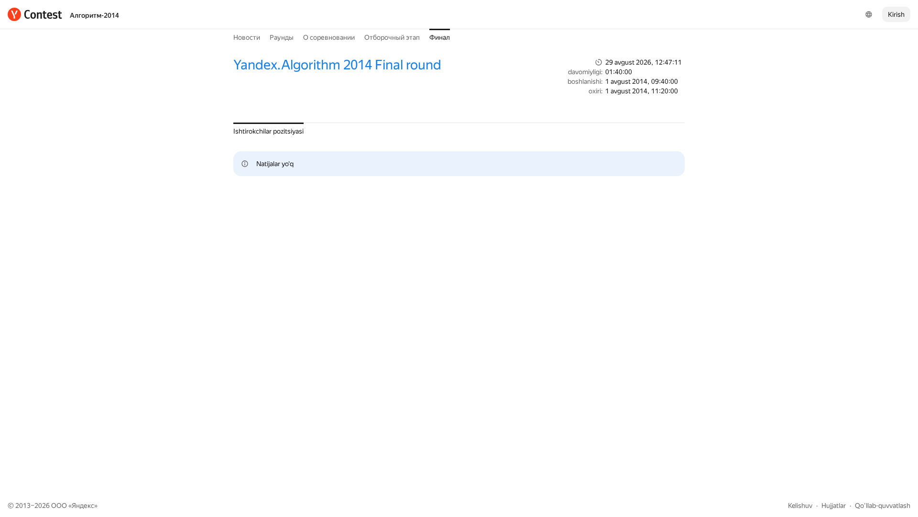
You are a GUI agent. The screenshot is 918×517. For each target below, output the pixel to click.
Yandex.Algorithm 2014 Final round (337, 65)
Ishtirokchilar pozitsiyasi (268, 131)
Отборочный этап (392, 37)
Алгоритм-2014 (94, 15)
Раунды (282, 37)
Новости (246, 37)
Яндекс (83, 505)
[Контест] (35, 14)
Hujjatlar (833, 505)
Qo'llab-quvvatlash (882, 505)
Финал (439, 37)
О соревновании (329, 37)
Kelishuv (800, 505)
